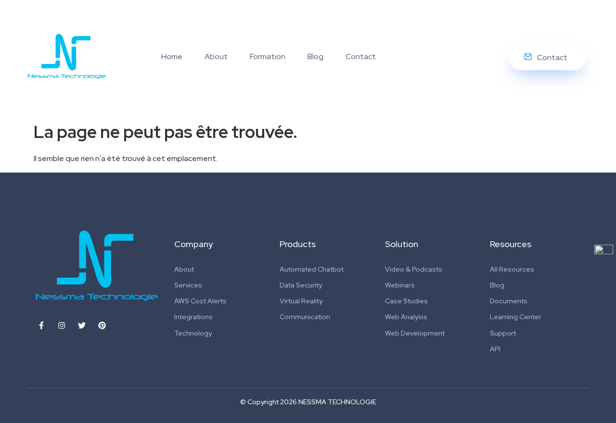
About (216, 56)
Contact (361, 56)
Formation (267, 56)
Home (171, 56)
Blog (315, 56)
